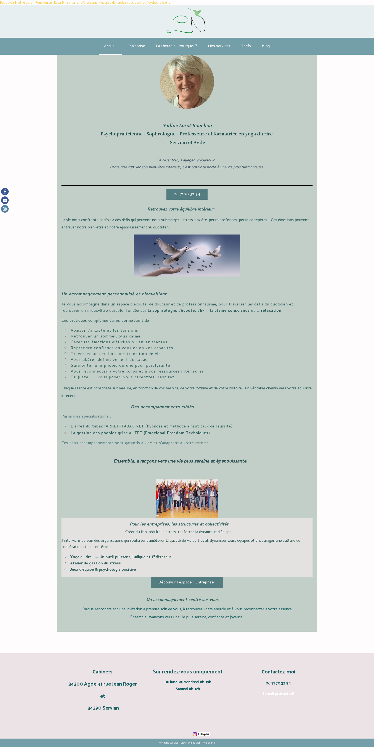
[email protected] (278, 694)
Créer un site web (190, 743)
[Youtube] (5, 200)
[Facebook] (5, 191)
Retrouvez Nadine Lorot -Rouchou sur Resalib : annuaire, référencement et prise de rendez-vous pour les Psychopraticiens (85, 2)
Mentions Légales (168, 743)
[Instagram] (5, 209)
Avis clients (209, 743)
